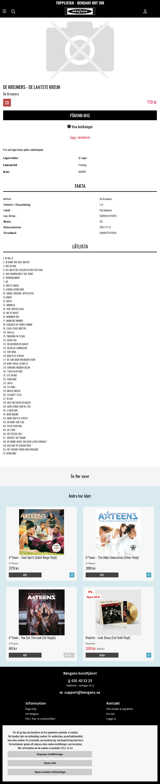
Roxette (90, 643)
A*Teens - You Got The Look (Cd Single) (32, 637)
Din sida (110, 714)
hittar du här (67, 748)
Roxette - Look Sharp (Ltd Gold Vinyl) (108, 637)
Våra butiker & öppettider (119, 709)
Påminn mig (80, 115)
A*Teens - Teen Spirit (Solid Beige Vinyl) (33, 557)
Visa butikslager (82, 126)
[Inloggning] (145, 11)
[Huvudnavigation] (4, 11)
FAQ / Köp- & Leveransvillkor (40, 718)
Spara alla (50, 763)
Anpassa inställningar (50, 754)
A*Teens (13, 563)
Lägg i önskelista (80, 137)
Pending (82, 165)
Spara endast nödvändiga (50, 772)
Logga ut (111, 718)
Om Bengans (32, 714)
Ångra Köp (30, 709)
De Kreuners (11, 93)
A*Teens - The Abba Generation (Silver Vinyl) (112, 557)
